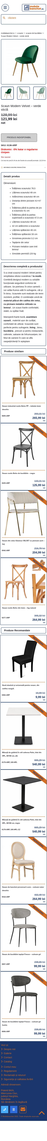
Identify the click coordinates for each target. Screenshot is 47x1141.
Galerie (8, 1072)
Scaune (23, 33)
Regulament (11, 1090)
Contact (8, 1076)
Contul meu (10, 1086)
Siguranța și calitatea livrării (19, 1099)
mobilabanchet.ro (9, 33)
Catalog (8, 1081)
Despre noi (10, 1068)
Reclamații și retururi (15, 1095)
